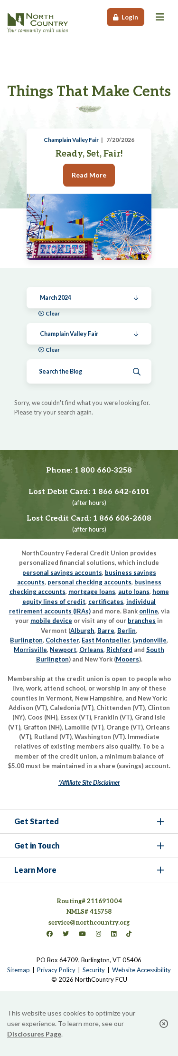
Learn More (35, 869)
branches (142, 620)
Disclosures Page (34, 1034)
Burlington (26, 640)
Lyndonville (149, 640)
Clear (53, 313)
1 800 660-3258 (103, 470)
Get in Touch (36, 845)
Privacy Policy (56, 970)
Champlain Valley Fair (71, 139)
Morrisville (30, 649)
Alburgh (82, 630)
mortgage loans (91, 591)
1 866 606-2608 (122, 518)
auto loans (134, 591)
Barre (105, 630)
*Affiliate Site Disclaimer (89, 782)
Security (94, 970)
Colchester (62, 640)
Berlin (126, 630)
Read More (89, 175)
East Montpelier (106, 640)
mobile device (51, 620)
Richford (119, 649)
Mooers (127, 659)
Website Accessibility (141, 970)
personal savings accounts (62, 572)
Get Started (36, 821)
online (148, 611)
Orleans (91, 649)
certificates (105, 601)
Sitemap (18, 970)
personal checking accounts (89, 582)
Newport (63, 649)
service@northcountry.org (89, 923)
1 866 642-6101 (121, 491)
